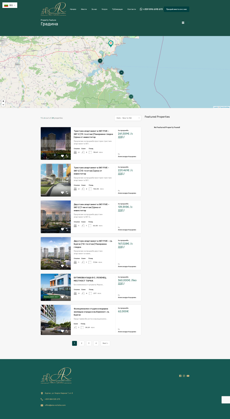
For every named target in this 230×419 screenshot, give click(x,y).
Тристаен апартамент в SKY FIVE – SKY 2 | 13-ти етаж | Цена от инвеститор (91, 170)
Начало (73, 9)
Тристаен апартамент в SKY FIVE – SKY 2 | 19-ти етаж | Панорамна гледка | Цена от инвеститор (93, 134)
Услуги (104, 9)
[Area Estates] (53, 15)
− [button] (3, 104)
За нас (94, 9)
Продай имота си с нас (176, 9)
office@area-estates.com (55, 405)
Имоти (84, 9)
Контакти (131, 9)
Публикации (117, 9)
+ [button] (3, 101)
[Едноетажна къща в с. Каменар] (110, 43)
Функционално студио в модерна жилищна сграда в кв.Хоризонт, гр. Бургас (91, 311)
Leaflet (216, 107)
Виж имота (56, 153)
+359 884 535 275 (52, 399)
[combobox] (128, 118)
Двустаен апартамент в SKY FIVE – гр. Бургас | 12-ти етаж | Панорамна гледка (93, 244)
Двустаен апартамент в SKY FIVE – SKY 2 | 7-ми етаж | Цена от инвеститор (91, 207)
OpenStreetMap (224, 107)
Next (105, 343)
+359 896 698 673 (153, 9)
